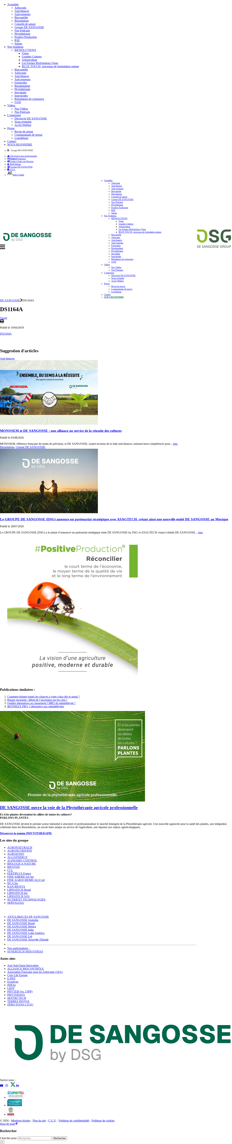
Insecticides (21, 95)
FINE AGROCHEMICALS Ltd (26, 880)
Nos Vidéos (21, 108)
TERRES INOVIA (18, 1001)
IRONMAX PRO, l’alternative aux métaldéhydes (35, 706)
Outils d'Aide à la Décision (22, 161)
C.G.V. (52, 1120)
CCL (10, 870)
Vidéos (11, 105)
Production (17, 158)
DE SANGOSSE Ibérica (21, 926)
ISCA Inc (12, 883)
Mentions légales (20, 1120)
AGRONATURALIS (19, 847)
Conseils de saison (25, 24)
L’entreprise (14, 115)
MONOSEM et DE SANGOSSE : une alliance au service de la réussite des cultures (61, 431)
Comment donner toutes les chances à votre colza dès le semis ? (43, 696)
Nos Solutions (15, 46)
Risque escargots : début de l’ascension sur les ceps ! (37, 699)
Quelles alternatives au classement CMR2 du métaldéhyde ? (41, 703)
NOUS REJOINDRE (19, 144)
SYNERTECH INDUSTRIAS (25, 951)
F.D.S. (12, 169)
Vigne (25, 53)
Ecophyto (12, 981)
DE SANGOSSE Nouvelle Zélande (28, 939)
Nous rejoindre (23, 121)
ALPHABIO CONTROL (22, 860)
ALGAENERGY (17, 857)
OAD (17, 102)
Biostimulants (22, 85)
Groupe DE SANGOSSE (29, 27)
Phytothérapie (22, 33)
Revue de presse (23, 131)
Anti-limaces (21, 10)
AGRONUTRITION (19, 850)
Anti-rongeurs (22, 14)
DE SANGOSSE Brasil (21, 923)
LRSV (11, 988)
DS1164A (6, 333)
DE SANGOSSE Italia (20, 929)
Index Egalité (18, 175)
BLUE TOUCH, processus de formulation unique (50, 66)
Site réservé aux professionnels (23, 156)
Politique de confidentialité (74, 1120)
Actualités (13, 4)
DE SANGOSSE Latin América (25, 933)
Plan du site (39, 1120)
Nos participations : (18, 948)
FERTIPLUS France (19, 873)
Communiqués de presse (28, 134)
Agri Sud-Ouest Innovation (22, 965)
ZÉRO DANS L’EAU (20, 1004)
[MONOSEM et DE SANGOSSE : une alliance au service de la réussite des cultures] (49, 423)
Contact (11, 141)
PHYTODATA (16, 994)
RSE (17, 40)
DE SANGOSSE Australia (22, 920)
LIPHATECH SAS (18, 896)
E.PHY (11, 978)
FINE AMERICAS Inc (20, 876)
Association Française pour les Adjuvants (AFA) (35, 971)
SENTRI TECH (16, 998)
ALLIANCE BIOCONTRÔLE (25, 968)
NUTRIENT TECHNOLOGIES (26, 899)
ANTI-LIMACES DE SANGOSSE (28, 916)
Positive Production (25, 37)
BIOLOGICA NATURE (21, 863)
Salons (18, 43)
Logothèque (21, 138)
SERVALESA (15, 902)
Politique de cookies (103, 1120)
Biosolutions (21, 20)
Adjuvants (20, 7)
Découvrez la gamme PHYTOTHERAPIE (26, 833)
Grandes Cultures (32, 56)
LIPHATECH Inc (17, 893)
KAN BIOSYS (16, 886)
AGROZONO (15, 853)
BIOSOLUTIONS (25, 50)
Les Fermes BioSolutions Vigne (40, 63)
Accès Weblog (22, 125)
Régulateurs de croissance (29, 98)
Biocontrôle (21, 17)
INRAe (11, 985)
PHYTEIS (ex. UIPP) (19, 991)
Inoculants (20, 92)
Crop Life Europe (17, 975)
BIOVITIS (13, 866)
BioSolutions (15, 164)
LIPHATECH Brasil (19, 889)
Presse (10, 128)
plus (175, 443)
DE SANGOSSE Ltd (19, 936)
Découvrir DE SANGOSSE (30, 118)
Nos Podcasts (22, 30)
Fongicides (20, 82)
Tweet (3, 317)
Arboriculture (29, 59)
